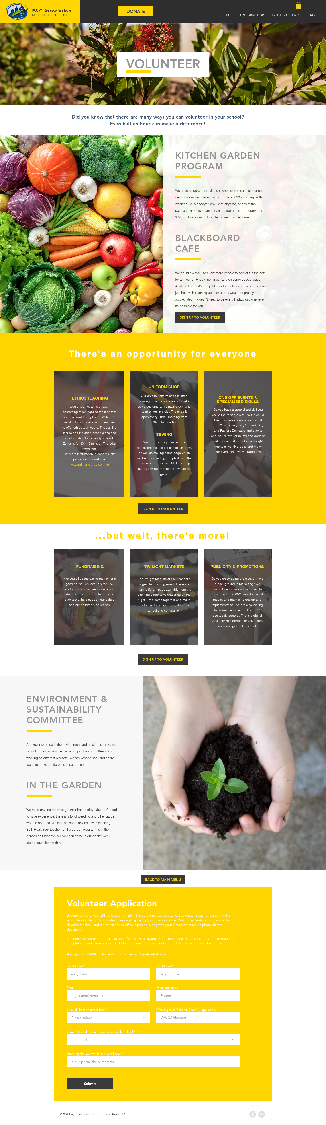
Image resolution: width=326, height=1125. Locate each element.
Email (70, 987)
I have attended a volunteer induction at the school (100, 1032)
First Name (74, 966)
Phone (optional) (167, 987)
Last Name (163, 966)
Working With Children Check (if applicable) (186, 1009)
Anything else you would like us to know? (94, 1053)
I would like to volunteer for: (85, 1009)
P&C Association (51, 11)
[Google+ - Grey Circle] (261, 1114)
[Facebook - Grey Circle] (252, 1114)
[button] (298, 5)
